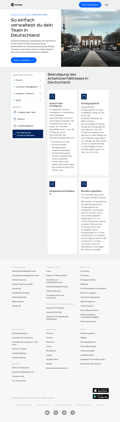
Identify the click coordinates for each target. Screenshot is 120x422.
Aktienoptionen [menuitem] (18, 302)
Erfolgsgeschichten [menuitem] (88, 280)
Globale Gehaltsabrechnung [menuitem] (57, 287)
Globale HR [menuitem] (16, 306)
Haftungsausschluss (84, 405)
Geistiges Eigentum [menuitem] (19, 353)
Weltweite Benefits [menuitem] (19, 297)
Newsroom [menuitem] (50, 342)
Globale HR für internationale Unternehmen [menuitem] (57, 318)
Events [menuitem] (48, 346)
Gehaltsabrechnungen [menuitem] (20, 293)
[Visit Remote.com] (16, 4)
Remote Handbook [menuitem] (88, 302)
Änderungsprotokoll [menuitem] (88, 321)
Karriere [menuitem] (49, 338)
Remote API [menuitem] (16, 288)
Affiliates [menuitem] (84, 338)
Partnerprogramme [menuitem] (88, 333)
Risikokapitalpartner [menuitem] (88, 342)
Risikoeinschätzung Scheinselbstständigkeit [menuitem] (90, 316)
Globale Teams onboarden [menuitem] (22, 284)
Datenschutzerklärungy (24, 405)
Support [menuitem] (49, 355)
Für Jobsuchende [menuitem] (19, 381)
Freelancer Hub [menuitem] (18, 376)
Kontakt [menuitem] (49, 364)
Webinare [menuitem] (84, 284)
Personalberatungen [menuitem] (88, 346)
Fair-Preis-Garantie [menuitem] (19, 349)
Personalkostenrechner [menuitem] (90, 310)
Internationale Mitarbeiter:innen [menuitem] (24, 271)
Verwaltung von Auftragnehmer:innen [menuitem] (54, 281)
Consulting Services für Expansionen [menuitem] (55, 296)
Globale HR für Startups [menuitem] (55, 308)
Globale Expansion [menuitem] (19, 280)
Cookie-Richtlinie (43, 405)
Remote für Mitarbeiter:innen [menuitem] (23, 372)
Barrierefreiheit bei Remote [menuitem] (56, 368)
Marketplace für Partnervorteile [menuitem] (93, 359)
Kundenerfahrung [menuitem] (19, 358)
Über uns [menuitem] (49, 333)
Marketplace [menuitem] (51, 351)
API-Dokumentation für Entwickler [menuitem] (93, 288)
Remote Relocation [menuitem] (53, 291)
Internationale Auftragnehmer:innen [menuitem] (25, 275)
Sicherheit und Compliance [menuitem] (22, 338)
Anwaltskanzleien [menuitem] (87, 355)
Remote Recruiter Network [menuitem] (91, 364)
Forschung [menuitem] (85, 275)
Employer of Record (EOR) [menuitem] (56, 275)
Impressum (100, 405)
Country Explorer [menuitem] (21, 15)
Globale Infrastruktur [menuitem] (20, 333)
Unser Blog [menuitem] (85, 271)
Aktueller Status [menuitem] (52, 359)
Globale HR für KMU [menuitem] (54, 312)
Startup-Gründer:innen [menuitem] (20, 368)
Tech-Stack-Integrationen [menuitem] (90, 297)
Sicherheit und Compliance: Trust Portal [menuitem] (25, 343)
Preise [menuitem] (48, 271)
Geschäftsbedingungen (63, 405)
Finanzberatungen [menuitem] (88, 351)
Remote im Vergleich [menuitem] (88, 293)
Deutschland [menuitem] (40, 15)
